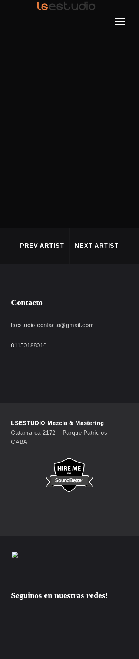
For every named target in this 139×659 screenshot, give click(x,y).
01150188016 (29, 345)
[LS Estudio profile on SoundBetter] (69, 475)
